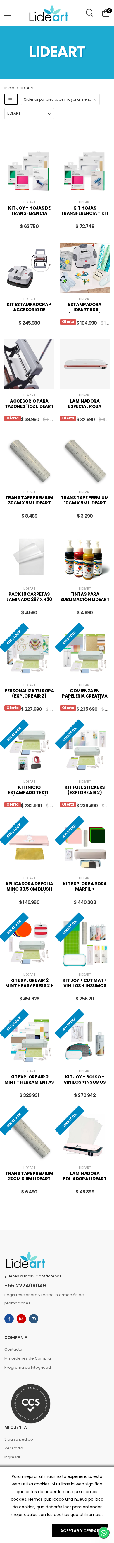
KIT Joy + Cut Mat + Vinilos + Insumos (85, 983)
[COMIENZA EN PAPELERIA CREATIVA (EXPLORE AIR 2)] (85, 654)
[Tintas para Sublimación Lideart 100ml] (85, 557)
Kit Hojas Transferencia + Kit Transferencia (85, 213)
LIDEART (29, 202)
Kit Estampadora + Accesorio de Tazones (29, 310)
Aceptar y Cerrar (79, 1531)
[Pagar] (33, 190)
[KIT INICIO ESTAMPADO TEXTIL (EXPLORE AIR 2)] (29, 750)
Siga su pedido (18, 1439)
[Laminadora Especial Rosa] (85, 364)
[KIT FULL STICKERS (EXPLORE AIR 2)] (85, 750)
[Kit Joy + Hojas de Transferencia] (29, 171)
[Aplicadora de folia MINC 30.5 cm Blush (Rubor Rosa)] (29, 847)
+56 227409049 (25, 1285)
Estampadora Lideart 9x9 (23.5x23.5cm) (84, 310)
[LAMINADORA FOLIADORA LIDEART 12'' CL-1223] (85, 1137)
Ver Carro (13, 1448)
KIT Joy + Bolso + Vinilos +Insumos (85, 1079)
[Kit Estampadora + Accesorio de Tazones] (29, 268)
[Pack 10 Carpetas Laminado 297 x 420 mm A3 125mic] (29, 557)
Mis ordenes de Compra (27, 1358)
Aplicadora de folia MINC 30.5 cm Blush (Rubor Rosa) (29, 889)
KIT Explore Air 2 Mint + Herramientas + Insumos (29, 1082)
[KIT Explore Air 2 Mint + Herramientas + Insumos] (29, 1040)
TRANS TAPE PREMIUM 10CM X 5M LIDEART (84, 500)
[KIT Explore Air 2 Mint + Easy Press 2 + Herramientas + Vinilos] (29, 943)
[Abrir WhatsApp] (104, 1533)
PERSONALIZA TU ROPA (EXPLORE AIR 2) (29, 693)
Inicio (9, 88)
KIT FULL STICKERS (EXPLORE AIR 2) (85, 790)
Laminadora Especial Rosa (84, 404)
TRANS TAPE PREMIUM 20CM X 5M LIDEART (29, 1176)
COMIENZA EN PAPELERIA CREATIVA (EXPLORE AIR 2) (84, 696)
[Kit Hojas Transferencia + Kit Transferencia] (85, 171)
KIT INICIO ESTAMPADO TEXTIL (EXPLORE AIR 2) (29, 793)
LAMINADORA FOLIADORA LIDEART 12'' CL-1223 (85, 1179)
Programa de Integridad (27, 1367)
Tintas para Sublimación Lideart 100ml (85, 599)
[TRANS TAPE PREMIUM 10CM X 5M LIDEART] (85, 461)
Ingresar (12, 1457)
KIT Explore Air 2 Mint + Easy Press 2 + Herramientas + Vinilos (29, 988)
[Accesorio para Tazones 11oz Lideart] (29, 364)
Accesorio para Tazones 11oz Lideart (29, 404)
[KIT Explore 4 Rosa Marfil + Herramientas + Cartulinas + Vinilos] (85, 847)
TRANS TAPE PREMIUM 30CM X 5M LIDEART (29, 500)
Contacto (13, 1349)
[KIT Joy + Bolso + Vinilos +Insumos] (85, 1040)
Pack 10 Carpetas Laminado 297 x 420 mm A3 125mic (29, 599)
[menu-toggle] (7, 13)
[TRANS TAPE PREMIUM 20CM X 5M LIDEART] (29, 1137)
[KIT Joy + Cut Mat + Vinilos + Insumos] (85, 943)
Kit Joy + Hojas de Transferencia (29, 210)
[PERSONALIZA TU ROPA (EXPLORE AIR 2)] (29, 654)
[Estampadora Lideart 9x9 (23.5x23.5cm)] (85, 268)
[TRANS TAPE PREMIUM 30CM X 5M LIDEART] (29, 461)
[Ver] (24, 190)
